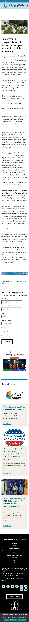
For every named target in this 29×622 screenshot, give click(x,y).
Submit (7, 342)
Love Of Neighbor (14, 548)
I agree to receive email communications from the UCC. (14, 327)
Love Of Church (14, 546)
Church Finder (4, 1)
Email (3, 313)
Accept (6, 619)
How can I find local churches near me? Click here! (14, 552)
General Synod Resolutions (14, 555)
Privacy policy (22, 619)
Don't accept (13, 619)
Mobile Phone (6, 320)
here (17, 575)
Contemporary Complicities (14, 409)
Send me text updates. (8, 335)
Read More (7, 424)
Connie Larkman (9, 56)
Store (14, 562)
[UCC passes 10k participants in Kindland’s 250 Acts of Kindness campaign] (14, 437)
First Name (5, 299)
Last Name (5, 306)
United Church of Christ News (13, 282)
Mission (14, 543)
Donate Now (14, 597)
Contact (14, 557)
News (14, 560)
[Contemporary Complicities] (14, 395)
